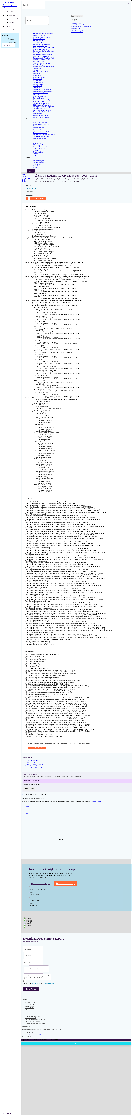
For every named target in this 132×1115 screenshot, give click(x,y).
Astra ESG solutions (39, 138)
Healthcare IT (37, 79)
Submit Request (31, 989)
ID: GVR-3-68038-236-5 (32, 761)
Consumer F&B (76, 28)
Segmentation (29, 191)
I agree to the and (38, 983)
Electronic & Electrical (78, 30)
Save (26, 813)
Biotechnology (37, 75)
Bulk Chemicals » (38, 101)
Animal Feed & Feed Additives (42, 54)
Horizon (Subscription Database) (35, 1023)
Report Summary (30, 185)
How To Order (29, 1004)
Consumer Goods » (77, 23)
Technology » (37, 87)
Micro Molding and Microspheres (43, 67)
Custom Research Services (41, 124)
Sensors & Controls (39, 42)
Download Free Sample (37, 198)
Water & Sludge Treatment (41, 117)
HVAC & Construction (40, 96)
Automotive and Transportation (42, 89)
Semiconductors (38, 40)
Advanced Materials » (40, 61)
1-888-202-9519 (39, 1035)
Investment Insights (39, 129)
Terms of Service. (48, 983)
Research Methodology (40, 147)
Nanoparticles (37, 68)
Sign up (31, 171)
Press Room (36, 166)
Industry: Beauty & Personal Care (34, 767)
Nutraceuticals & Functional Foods (43, 58)
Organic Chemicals (39, 108)
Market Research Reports (41, 131)
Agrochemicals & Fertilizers (41, 103)
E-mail (27, 810)
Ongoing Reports (38, 162)
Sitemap (27, 1009)
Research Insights (38, 161)
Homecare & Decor (77, 32)
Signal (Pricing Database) (33, 1021)
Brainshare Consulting (40, 122)
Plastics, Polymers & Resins (41, 115)
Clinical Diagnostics (39, 77)
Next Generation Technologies (42, 100)
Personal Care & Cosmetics (41, 112)
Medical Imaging (38, 82)
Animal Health (37, 86)
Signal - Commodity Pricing (41, 136)
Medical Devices (38, 80)
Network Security (38, 98)
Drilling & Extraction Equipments (43, 107)
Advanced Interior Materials (41, 63)
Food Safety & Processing (41, 56)
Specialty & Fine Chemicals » (42, 44)
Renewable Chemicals (40, 49)
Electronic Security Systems (41, 37)
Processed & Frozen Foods (41, 60)
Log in (31, 169)
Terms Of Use (29, 1008)
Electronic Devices (39, 39)
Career (35, 155)
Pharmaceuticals (38, 84)
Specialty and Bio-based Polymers (43, 51)
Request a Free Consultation (37, 748)
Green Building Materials (41, 65)
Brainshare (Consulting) (32, 1016)
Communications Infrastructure (42, 91)
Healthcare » (37, 73)
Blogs (35, 167)
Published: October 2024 (32, 766)
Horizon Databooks (39, 127)
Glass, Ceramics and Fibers (41, 72)
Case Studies (37, 164)
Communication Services (40, 93)
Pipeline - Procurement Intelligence (44, 134)
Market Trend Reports (40, 133)
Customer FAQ (30, 1002)
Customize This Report (41, 884)
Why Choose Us (38, 145)
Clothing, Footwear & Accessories (81, 26)
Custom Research (30, 1018)
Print (26, 817)
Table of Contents (31, 188)
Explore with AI (9, 45)
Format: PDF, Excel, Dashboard (34, 764)
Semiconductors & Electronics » (43, 33)
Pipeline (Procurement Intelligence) (36, 1019)
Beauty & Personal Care (78, 25)
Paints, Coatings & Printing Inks (43, 110)
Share (27, 806)
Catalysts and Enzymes (40, 46)
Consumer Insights (39, 126)
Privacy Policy (35, 983)
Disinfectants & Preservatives (42, 105)
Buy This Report (29, 788)
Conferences (37, 150)
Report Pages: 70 (30, 762)
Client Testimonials (39, 148)
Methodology (29, 195)
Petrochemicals (37, 114)
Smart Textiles (37, 70)
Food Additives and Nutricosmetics (44, 47)
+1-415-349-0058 (27, 1035)
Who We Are (37, 143)
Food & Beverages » (39, 53)
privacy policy (97, 801)
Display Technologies (39, 35)
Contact (35, 154)
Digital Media (37, 94)
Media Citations (38, 152)
